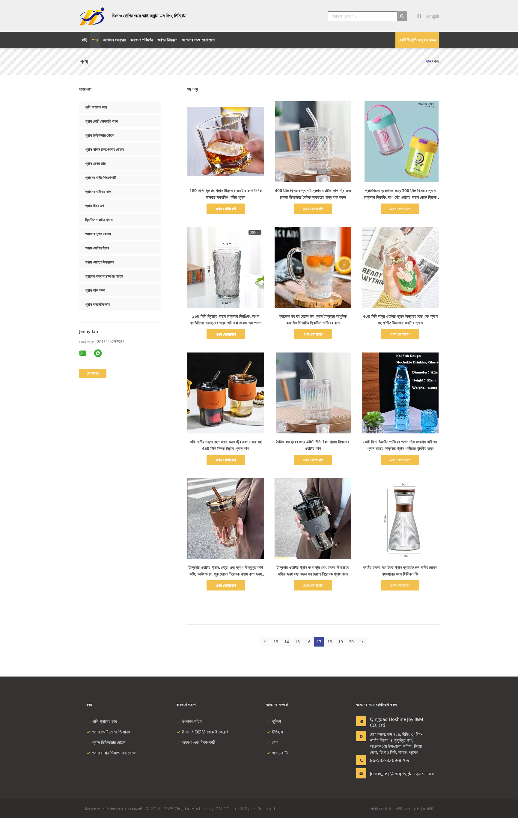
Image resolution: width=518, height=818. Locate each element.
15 (297, 641)
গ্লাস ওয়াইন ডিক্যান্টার (99, 262)
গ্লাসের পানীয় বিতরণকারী (100, 177)
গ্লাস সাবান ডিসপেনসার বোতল (104, 149)
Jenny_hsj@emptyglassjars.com (389, 773)
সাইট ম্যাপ (402, 808)
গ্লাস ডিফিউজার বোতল (99, 135)
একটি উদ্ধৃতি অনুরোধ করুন (417, 40)
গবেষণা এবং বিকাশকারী (199, 742)
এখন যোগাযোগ (226, 208)
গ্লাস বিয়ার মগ (94, 205)
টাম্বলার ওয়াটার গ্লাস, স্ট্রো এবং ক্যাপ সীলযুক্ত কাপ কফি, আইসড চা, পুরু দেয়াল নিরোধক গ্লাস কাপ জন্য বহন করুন (226, 573)
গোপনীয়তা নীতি (380, 808)
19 (340, 641)
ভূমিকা (276, 721)
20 (351, 641)
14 (286, 641)
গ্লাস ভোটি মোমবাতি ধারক (101, 121)
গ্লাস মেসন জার (95, 163)
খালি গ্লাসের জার (96, 107)
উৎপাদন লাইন (192, 721)
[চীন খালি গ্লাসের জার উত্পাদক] (92, 16)
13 (275, 641)
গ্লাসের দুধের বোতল (98, 233)
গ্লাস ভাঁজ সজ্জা (95, 290)
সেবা (275, 742)
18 (329, 641)
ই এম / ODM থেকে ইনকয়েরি (205, 732)
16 (308, 641)
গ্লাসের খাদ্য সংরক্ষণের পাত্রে (104, 276)
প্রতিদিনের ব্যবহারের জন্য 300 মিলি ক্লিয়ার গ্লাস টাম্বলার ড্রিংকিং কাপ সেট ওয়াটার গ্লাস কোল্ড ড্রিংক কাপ (400, 197)
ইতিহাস (277, 732)
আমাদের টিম (280, 753)
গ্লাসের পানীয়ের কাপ (98, 191)
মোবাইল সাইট (423, 808)
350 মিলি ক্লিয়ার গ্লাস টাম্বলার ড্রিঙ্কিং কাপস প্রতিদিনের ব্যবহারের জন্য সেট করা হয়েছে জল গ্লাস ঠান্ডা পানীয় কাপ (225, 322)
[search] (402, 16)
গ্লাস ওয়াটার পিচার (97, 248)
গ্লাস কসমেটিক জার (97, 304)
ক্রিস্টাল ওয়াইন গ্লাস (99, 219)
